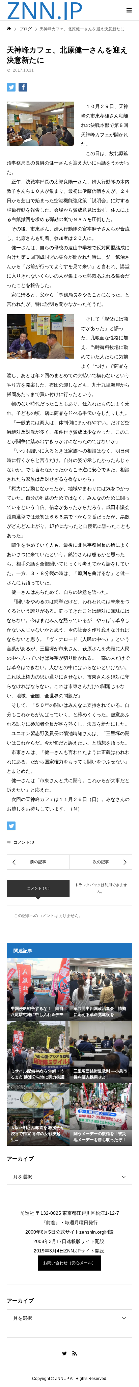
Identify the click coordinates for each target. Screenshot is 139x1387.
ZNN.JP (45, 10)
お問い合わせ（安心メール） (69, 1263)
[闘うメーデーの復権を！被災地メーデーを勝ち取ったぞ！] (101, 1106)
